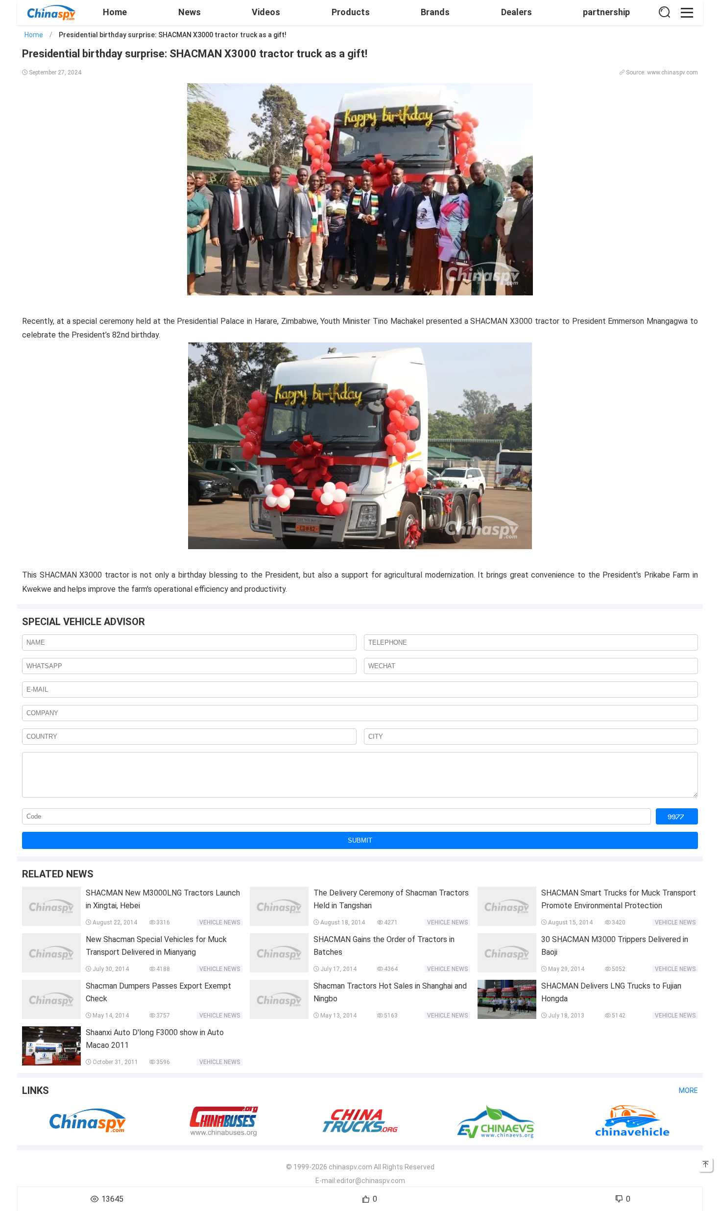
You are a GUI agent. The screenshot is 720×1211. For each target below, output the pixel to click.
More (688, 1090)
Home (115, 12)
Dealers (516, 12)
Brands (435, 12)
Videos (266, 12)
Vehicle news (219, 922)
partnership (606, 12)
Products (351, 12)
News (189, 12)
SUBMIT (360, 840)
